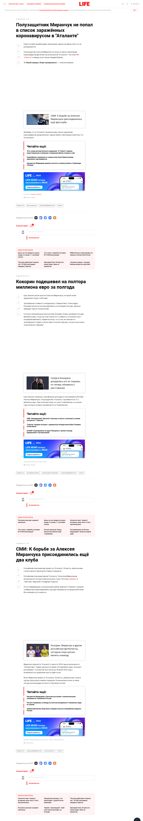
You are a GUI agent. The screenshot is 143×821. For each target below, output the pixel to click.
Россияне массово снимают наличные (28, 521)
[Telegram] (45, 218)
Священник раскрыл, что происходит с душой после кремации (53, 800)
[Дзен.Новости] (36, 218)
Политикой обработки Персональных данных (54, 10)
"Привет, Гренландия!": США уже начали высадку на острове (54, 810)
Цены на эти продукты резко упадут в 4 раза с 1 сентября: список (28, 255)
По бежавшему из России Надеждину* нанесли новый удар (80, 532)
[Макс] (41, 218)
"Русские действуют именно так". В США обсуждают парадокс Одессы (28, 264)
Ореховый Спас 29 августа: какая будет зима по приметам (54, 264)
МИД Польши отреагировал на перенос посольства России (81, 254)
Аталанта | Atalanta (36, 194)
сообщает (72, 579)
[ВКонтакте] (50, 218)
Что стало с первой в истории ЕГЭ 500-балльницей (55, 254)
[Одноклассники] (55, 218)
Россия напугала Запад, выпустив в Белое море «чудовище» (53, 532)
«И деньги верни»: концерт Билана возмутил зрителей (80, 263)
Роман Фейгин (29, 743)
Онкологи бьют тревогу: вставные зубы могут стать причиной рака (80, 522)
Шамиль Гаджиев (30, 197)
